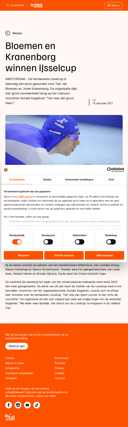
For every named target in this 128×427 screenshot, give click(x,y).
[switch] (48, 242)
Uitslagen (11, 378)
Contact (60, 378)
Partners (60, 363)
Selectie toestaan (64, 255)
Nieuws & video (14, 363)
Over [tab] (111, 179)
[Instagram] (18, 405)
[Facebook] (8, 405)
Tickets (9, 358)
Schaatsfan (12, 368)
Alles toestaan (104, 255)
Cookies (59, 373)
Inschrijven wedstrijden (19, 373)
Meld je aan (17, 346)
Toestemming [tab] (17, 179)
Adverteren (62, 358)
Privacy (59, 368)
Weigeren (23, 255)
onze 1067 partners (24, 196)
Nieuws (17, 33)
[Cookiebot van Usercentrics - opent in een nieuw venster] (109, 169)
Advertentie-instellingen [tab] (79, 179)
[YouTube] (27, 405)
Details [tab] (47, 179)
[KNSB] (64, 417)
